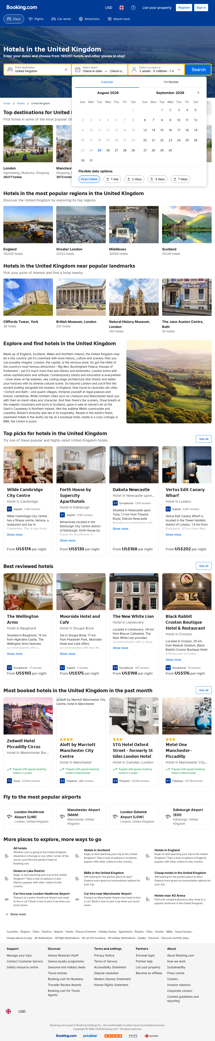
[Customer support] (133, 8)
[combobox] (38, 71)
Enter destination (25, 67)
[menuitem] (13, 19)
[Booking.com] (22, 7)
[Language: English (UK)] (122, 8)
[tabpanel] (139, 137)
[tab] (107, 82)
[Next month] (198, 93)
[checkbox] (133, 110)
